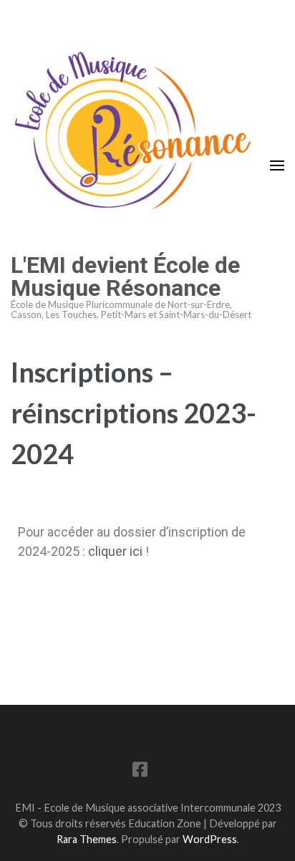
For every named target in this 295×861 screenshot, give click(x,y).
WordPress (210, 839)
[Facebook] (140, 772)
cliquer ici (115, 551)
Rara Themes (87, 839)
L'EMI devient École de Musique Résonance (125, 276)
